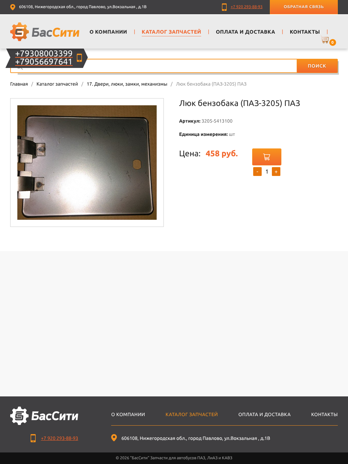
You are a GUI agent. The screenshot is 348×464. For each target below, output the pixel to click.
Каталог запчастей (57, 84)
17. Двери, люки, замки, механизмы (127, 84)
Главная (19, 84)
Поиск (317, 66)
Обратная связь (304, 7)
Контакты (324, 414)
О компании (128, 414)
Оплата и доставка (264, 414)
